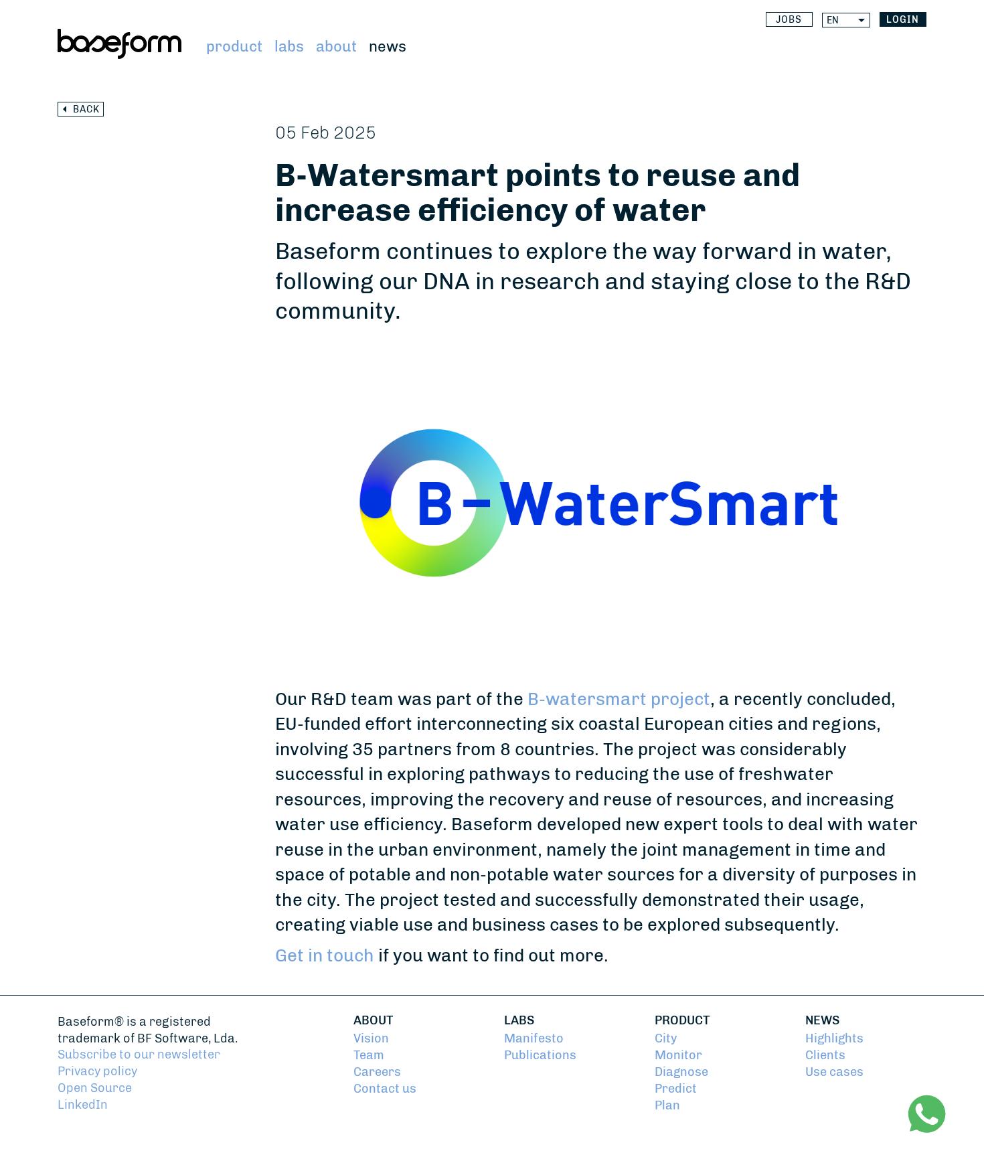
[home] (120, 44)
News (387, 46)
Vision (371, 1038)
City (666, 1038)
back (86, 109)
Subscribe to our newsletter (139, 1054)
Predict (676, 1088)
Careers (377, 1072)
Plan (667, 1105)
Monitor (678, 1055)
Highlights (834, 1038)
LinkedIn (83, 1104)
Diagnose (681, 1072)
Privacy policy (97, 1071)
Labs (289, 46)
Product (234, 46)
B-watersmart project (618, 699)
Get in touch (324, 955)
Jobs (789, 19)
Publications (540, 1055)
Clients (825, 1055)
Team (368, 1055)
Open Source (95, 1088)
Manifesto (534, 1038)
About (336, 46)
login (902, 19)
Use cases (834, 1072)
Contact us (384, 1088)
